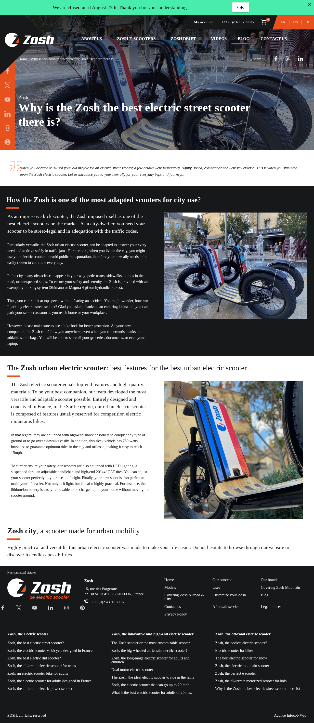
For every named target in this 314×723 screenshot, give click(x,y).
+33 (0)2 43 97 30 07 (237, 22)
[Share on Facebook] (276, 59)
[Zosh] (29, 40)
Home (23, 59)
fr (283, 22)
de (307, 22)
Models (170, 587)
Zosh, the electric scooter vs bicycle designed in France (49, 650)
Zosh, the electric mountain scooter (242, 666)
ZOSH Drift (183, 39)
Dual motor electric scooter (132, 670)
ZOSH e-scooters (136, 39)
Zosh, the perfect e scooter (235, 673)
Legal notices (271, 606)
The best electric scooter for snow (241, 658)
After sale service (225, 606)
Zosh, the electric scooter (27, 634)
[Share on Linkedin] (300, 59)
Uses (216, 587)
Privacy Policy (175, 614)
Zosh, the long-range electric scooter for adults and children (150, 660)
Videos (219, 39)
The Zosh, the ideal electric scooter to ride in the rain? (152, 677)
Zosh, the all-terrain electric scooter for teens (41, 666)
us (295, 22)
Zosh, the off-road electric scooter (243, 634)
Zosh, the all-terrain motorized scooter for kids (251, 681)
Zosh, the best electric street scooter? (35, 643)
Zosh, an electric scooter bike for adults (37, 673)
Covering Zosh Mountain (280, 587)
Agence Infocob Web (290, 715)
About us (91, 39)
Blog (243, 39)
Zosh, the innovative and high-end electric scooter (152, 634)
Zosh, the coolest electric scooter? (241, 643)
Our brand (269, 580)
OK (240, 7)
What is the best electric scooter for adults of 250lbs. (151, 692)
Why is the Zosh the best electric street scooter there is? (257, 688)
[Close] (309, 4)
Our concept (222, 580)
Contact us (274, 39)
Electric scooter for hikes (234, 650)
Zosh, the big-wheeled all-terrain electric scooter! (149, 650)
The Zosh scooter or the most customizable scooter (150, 643)
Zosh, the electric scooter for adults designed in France (49, 681)
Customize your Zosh (229, 595)
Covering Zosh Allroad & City (184, 597)
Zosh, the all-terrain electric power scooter (39, 688)
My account (203, 22)
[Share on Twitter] (288, 59)
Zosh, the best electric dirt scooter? (34, 658)
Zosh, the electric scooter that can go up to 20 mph (150, 685)
